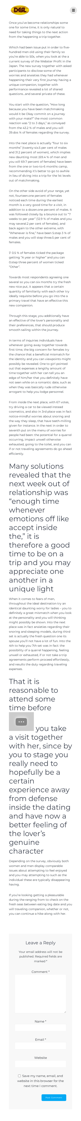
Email (40, 1040)
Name (40, 1021)
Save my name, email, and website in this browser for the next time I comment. (40, 1081)
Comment (41, 972)
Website (40, 1058)
